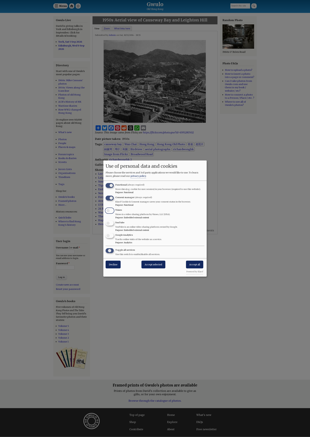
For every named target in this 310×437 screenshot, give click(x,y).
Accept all (194, 264)
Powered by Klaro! (194, 272)
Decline (113, 264)
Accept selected (153, 264)
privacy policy (138, 176)
